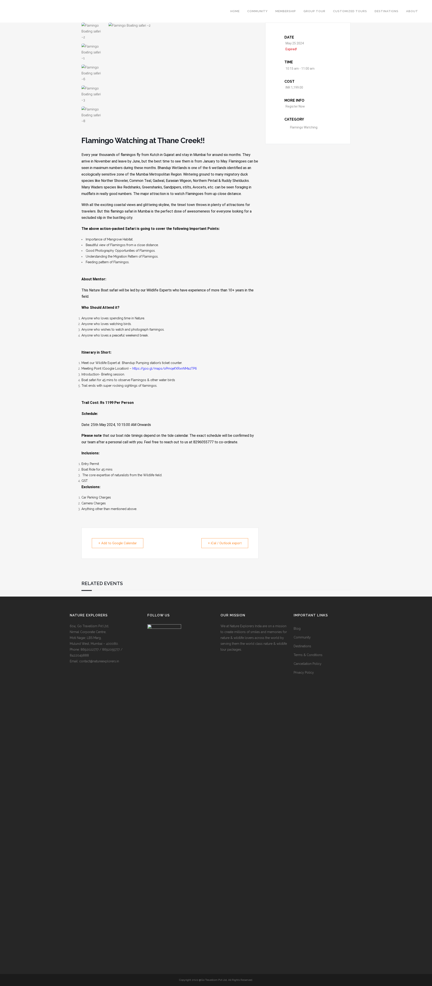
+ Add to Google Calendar (117, 543)
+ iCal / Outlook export (225, 543)
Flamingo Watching (303, 127)
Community (302, 637)
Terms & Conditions (308, 655)
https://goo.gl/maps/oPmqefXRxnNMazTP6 (164, 368)
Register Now (295, 106)
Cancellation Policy (308, 664)
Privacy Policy (304, 672)
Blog (297, 628)
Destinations (302, 646)
